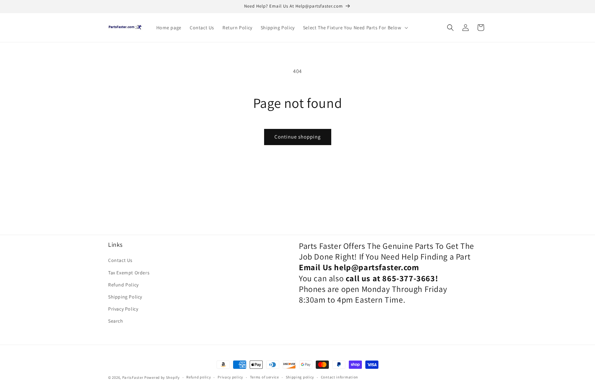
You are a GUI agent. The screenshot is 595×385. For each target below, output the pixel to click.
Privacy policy (230, 377)
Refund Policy (123, 285)
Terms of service (264, 377)
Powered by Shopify (162, 377)
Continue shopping (297, 136)
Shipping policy (300, 377)
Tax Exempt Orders (128, 273)
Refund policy (198, 377)
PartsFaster (133, 377)
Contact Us (120, 260)
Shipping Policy (125, 297)
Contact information (339, 377)
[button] (355, 27)
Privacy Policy (123, 309)
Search (115, 321)
